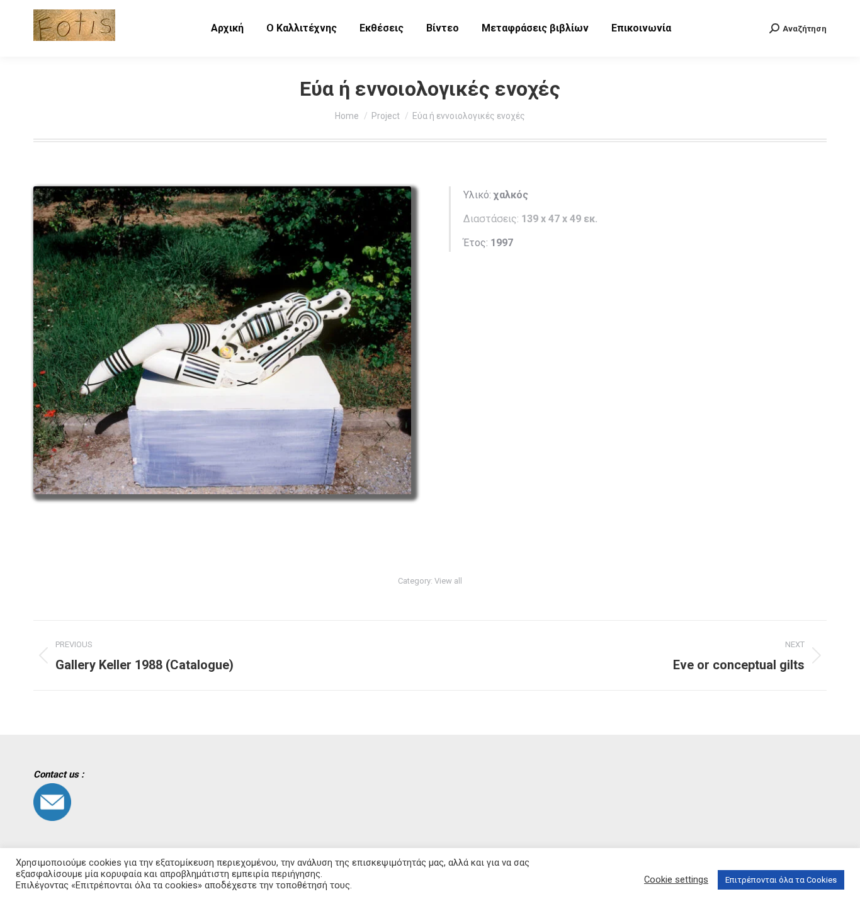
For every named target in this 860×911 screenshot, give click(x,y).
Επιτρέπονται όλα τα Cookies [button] (781, 880)
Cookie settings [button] (676, 879)
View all (448, 581)
